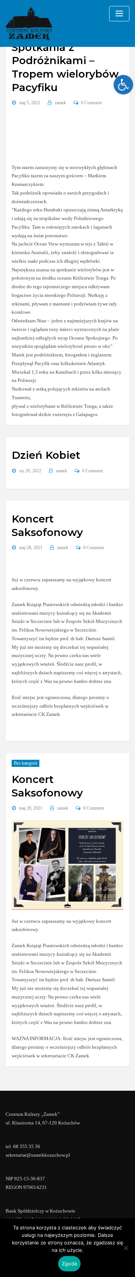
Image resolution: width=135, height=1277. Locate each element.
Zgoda (69, 1264)
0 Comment (91, 102)
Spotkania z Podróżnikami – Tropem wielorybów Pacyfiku (65, 67)
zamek (60, 102)
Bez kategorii (25, 763)
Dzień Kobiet (46, 455)
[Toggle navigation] (119, 13)
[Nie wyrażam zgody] (125, 1248)
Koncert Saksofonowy (47, 525)
